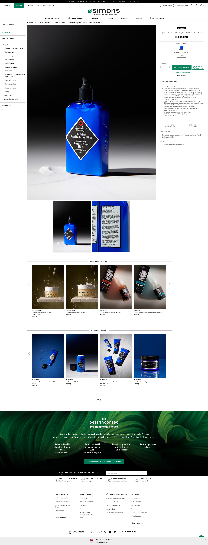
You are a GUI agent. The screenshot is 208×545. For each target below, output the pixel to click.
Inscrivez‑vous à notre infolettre (82, 473)
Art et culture (135, 505)
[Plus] (170, 67)
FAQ (81, 518)
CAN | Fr (5, 5)
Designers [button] (95, 18)
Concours (113, 505)
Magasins (19, 5)
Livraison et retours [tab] (192, 125)
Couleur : (181, 43)
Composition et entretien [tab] (170, 125)
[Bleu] (181, 47)
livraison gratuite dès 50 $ (97, 1)
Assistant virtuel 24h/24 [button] (62, 501)
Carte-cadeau (41, 5)
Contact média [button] (59, 510)
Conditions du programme (114, 513)
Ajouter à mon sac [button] (182, 67)
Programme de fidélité (104, 426)
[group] (49, 292)
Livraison (83, 505)
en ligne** (148, 445)
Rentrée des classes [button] (52, 18)
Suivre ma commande (87, 501)
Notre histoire (136, 501)
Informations (85, 494)
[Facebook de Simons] (96, 532)
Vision (51, 5)
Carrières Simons (138, 523)
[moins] (160, 67)
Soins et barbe (8, 25)
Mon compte (181, 5)
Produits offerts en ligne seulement (86, 513)
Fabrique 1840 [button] (158, 18)
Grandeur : (181, 53)
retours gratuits (118, 1)
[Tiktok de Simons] (101, 532)
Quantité (165, 63)
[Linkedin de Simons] (115, 532)
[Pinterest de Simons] (105, 532)
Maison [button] (139, 18)
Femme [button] (110, 18)
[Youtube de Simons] (110, 532)
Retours (82, 509)
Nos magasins (136, 498)
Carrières (29, 5)
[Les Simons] (104, 421)
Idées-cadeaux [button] (76, 18)
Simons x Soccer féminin (139, 512)
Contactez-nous (61, 494)
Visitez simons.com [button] (102, 542)
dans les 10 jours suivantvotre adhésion (62, 448)
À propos (135, 494)
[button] (167, 6)
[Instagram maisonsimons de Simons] (91, 532)
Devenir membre (115, 498)
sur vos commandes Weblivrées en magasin (92, 448)
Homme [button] (124, 18)
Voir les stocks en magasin (181, 72)
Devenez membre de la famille (104, 461)
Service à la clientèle (61, 498)
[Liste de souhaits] (191, 5)
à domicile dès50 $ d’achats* (121, 447)
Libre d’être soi (136, 516)
